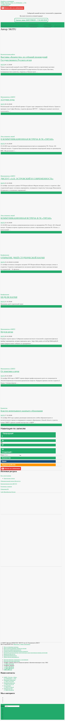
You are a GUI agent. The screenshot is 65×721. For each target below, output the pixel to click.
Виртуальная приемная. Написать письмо (15, 648)
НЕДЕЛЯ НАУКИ (9, 297)
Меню (3, 23)
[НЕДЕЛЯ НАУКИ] (12, 292)
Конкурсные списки (9, 478)
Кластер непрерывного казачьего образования (22, 411)
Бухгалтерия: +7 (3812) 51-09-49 (9, 686)
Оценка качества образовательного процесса (16, 651)
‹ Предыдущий (7, 433)
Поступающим (8, 25)
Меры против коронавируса (11, 657)
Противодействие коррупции (12, 661)
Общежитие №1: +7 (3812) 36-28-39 (9, 689)
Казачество (4, 408)
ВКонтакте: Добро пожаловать (22, 644)
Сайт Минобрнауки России (8, 492)
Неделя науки (7, 332)
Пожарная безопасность (10, 655)
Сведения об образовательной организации (47, 25)
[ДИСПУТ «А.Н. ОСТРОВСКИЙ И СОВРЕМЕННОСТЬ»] (12, 173)
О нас (55, 25)
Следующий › (7, 452)
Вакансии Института (9, 654)
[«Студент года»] (12, 94)
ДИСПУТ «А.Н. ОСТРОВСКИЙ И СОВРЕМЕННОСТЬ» (27, 178)
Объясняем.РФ (5, 489)
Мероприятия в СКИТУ (8, 97)
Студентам (15, 25)
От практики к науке (10, 371)
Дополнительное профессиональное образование (33, 25)
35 (3, 440)
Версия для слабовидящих (12, 468)
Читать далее (5, 74)
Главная (3, 25)
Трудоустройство (8, 465)
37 (3, 445)
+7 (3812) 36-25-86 (6, 4)
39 (3, 449)
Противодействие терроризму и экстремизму (16, 659)
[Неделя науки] (12, 327)
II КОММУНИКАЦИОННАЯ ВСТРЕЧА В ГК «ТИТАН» (27, 139)
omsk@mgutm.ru (5, 5)
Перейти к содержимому (7, 1)
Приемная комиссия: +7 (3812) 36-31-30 (9, 683)
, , (10, 678)
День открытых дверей (8, 136)
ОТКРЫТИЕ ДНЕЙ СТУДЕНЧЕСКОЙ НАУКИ (23, 257)
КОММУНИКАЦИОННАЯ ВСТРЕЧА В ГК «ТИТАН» (26, 218)
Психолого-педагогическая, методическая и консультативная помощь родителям (25, 652)
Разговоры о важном (6, 486)
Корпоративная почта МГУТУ (9, 484)
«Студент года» (8, 99)
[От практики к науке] (12, 366)
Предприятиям (22, 25)
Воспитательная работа (8, 54)
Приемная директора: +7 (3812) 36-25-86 (9, 680)
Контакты (58, 25)
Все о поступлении (6, 475)
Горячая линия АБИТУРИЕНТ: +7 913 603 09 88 (31, 20)
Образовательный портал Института (10, 481)
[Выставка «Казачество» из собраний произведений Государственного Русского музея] (12, 52)
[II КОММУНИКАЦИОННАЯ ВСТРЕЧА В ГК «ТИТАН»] (12, 134)
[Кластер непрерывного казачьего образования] (12, 406)
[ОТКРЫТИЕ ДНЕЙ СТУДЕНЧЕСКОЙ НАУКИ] (12, 252)
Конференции (5, 255)
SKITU (3, 64)
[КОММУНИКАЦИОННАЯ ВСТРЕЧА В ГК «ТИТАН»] (12, 213)
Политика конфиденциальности (12, 650)
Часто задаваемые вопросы (11, 647)
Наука (4, 461)
